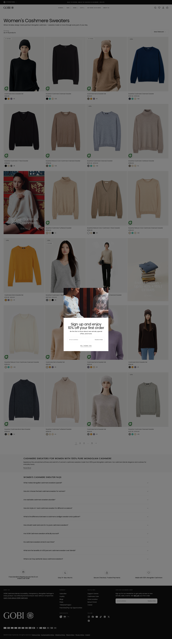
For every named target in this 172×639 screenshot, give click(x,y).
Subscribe (99, 339)
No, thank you (86, 346)
